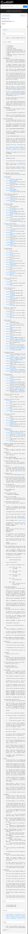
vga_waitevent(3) (9, 284)
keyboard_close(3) (10, 356)
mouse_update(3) (9, 328)
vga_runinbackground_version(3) (13, 425)
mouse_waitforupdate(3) (11, 331)
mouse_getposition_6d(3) (11, 346)
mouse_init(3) (9, 323)
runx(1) (7, 918)
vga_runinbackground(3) (11, 422)
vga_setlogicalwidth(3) (11, 210)
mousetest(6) (9, 148)
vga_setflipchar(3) (10, 440)
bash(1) (10, 131)
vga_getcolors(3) (24, 225)
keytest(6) (12, 915)
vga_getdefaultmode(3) (17, 123)
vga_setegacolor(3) (10, 257)
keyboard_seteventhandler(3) (12, 370)
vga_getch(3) (9, 279)
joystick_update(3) (10, 380)
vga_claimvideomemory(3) (11, 183)
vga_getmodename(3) (10, 242)
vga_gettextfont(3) (10, 432)
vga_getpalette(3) (10, 311)
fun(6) (7, 915)
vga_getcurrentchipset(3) (11, 197)
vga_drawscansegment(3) (11, 264)
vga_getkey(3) (9, 281)
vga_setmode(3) (9, 205)
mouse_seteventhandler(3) (11, 348)
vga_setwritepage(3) (10, 294)
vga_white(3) (9, 227)
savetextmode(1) (13, 918)
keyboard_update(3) (10, 358)
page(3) (7, 92)
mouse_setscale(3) (10, 333)
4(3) (16, 390)
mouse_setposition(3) (10, 343)
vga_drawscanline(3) (10, 262)
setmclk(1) (20, 918)
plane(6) (19, 149)
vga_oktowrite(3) (9, 420)
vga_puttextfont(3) (19, 432)
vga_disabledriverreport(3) (12, 180)
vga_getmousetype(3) (10, 195)
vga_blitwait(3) (9, 410)
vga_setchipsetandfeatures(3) (12, 190)
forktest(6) (22, 148)
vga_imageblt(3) (9, 407)
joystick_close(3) (10, 378)
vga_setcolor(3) (9, 252)
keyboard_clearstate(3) (11, 368)
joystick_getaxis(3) (10, 388)
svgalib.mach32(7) (18, 470)
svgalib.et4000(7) (15, 667)
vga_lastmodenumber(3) (11, 239)
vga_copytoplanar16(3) (11, 301)
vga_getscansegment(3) (11, 272)
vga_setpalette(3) (10, 309)
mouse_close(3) (9, 326)
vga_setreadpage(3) (10, 291)
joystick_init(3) (9, 375)
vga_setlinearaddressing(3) (12, 212)
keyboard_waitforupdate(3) (21, 358)
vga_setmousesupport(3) (11, 321)
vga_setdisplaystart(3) (11, 207)
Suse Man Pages (5, 15)
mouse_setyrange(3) (19, 338)
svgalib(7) (5, 29)
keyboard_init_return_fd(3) (20, 353)
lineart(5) (17, 915)
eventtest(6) (15, 148)
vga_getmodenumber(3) (10, 244)
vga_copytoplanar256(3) (11, 299)
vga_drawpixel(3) (9, 259)
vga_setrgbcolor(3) (10, 254)
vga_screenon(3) (17, 220)
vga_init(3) (8, 178)
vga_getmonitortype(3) (11, 200)
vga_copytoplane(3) (10, 304)
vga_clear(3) (9, 249)
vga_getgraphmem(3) (16, 92)
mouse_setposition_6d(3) (22, 346)
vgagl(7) (15, 95)
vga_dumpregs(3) (9, 430)
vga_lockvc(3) (9, 415)
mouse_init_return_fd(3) (18, 323)
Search (25, 6)
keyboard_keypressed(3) (11, 363)
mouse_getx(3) (9, 341)
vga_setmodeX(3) (9, 215)
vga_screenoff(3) (9, 220)
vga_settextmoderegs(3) (22, 435)
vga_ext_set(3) (9, 217)
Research (23, 15)
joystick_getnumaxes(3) (11, 385)
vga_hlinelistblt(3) (10, 405)
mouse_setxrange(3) (10, 338)
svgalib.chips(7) (14, 663)
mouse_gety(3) (16, 341)
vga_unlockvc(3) (9, 417)
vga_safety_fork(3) (10, 185)
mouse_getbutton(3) (24, 341)
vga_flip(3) (15, 163)
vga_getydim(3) (16, 225)
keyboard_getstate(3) (10, 365)
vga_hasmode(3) (9, 232)
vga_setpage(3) (9, 289)
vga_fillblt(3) (9, 402)
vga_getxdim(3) (9, 225)
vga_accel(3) (9, 395)
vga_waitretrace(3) (10, 274)
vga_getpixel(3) (9, 269)
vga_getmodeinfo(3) (10, 234)
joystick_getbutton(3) (20, 388)
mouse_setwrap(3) (9, 336)
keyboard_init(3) (9, 353)
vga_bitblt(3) (9, 400)
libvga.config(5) (22, 520)
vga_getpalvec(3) (9, 316)
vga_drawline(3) (9, 267)
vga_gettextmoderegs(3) (11, 435)
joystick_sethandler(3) (11, 383)
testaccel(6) (13, 149)
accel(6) (8, 149)
